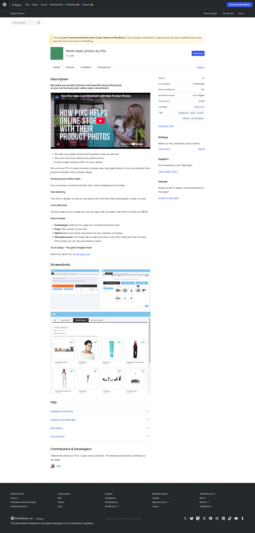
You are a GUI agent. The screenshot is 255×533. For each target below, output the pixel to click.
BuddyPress (206, 506)
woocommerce (197, 118)
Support (201, 67)
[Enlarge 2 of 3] (147, 273)
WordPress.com (208, 494)
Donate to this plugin (168, 198)
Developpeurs (111, 502)
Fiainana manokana (19, 506)
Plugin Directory (18, 13)
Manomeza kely (160, 502)
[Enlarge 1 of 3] (96, 273)
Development (103, 67)
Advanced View (166, 126)
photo (192, 113)
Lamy (60, 506)
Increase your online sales (63, 419)
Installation (86, 67)
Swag (156, 506)
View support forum (167, 171)
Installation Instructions (61, 411)
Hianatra (108, 494)
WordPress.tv (112, 506)
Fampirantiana (64, 494)
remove (186, 118)
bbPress (204, 502)
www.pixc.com (83, 254)
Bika (60, 498)
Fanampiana (110, 498)
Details (56, 67)
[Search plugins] (38, 22)
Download (198, 53)
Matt (203, 498)
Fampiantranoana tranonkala (23, 502)
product (200, 113)
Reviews (70, 67)
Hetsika (155, 498)
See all (201, 148)
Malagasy (40, 519)
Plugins (61, 502)
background (183, 113)
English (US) (199, 107)
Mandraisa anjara (159, 494)
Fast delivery (56, 428)
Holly (71, 55)
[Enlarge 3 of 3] (147, 315)
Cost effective (57, 436)
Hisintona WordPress (239, 4)
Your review (164, 148)
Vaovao (14, 498)
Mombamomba (17, 494)
